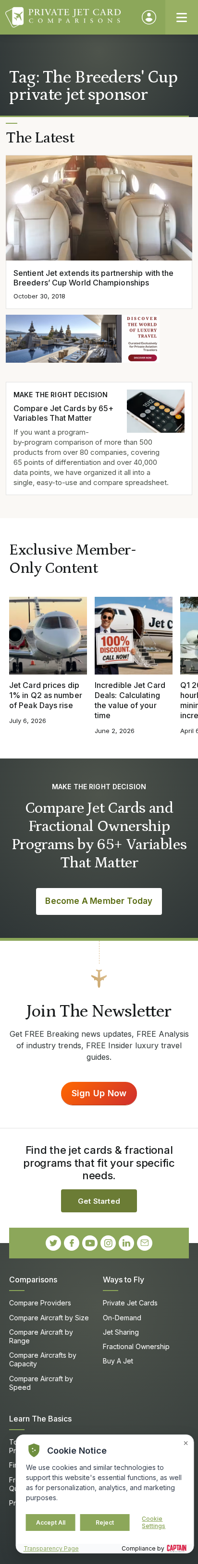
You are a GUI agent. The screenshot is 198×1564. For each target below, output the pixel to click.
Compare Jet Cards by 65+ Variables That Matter (63, 413)
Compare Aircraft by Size (49, 1318)
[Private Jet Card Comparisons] (69, 17)
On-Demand (122, 1318)
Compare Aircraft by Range (41, 1336)
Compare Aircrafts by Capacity (42, 1359)
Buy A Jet (118, 1361)
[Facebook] (71, 1243)
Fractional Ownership (136, 1346)
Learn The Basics (40, 1418)
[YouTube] (90, 1243)
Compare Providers (40, 1303)
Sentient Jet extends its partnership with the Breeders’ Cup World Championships (93, 278)
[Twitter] (53, 1243)
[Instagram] (108, 1243)
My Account (149, 17)
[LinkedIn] (126, 1243)
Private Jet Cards (130, 1303)
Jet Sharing (121, 1332)
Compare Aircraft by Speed (41, 1382)
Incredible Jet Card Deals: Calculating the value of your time (130, 700)
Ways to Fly (123, 1279)
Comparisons (33, 1279)
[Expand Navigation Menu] (181, 17)
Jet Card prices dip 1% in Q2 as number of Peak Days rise (45, 695)
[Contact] (144, 1243)
